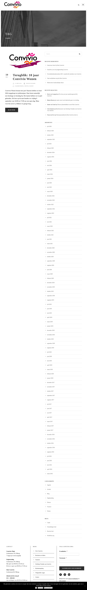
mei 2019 (49, 313)
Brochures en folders (40, 555)
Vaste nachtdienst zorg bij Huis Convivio (57, 78)
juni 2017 (49, 408)
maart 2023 (50, 191)
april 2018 (49, 365)
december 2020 (50, 248)
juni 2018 (49, 356)
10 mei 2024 (18, 83)
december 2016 (50, 434)
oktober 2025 (50, 135)
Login (48, 522)
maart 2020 (50, 274)
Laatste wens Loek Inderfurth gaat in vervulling (67, 100)
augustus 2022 (50, 213)
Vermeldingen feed (51, 527)
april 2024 (49, 169)
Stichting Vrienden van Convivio (43, 564)
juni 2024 (49, 161)
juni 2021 (49, 239)
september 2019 (51, 295)
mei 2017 (49, 413)
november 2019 (51, 287)
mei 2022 (49, 222)
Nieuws (26, 86)
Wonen (31, 86)
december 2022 (50, 195)
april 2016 (49, 469)
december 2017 (50, 382)
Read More (11, 110)
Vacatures (37, 559)
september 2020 (51, 261)
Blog (48, 493)
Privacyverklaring (48, 587)
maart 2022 (50, 226)
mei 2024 (49, 165)
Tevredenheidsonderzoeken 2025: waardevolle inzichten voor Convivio (64, 74)
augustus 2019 (50, 300)
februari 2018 (50, 373)
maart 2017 (50, 421)
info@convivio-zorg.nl (12, 576)
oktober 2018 (50, 339)
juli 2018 (49, 352)
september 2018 (51, 343)
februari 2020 (50, 278)
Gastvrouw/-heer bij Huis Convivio (55, 65)
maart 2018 (50, 369)
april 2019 (49, 317)
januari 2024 (50, 178)
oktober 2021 (50, 235)
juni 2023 (49, 182)
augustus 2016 (50, 452)
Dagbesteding (19, 86)
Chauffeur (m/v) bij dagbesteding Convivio (57, 69)
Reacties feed (50, 531)
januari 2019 (50, 326)
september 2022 (51, 209)
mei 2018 (49, 360)
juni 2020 (49, 269)
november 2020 (51, 252)
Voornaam (63, 558)
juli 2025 (49, 143)
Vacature (49, 506)
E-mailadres (63, 551)
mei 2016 (49, 465)
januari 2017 (50, 430)
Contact (37, 577)
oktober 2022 (50, 204)
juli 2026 (49, 126)
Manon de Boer (30, 83)
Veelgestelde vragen (40, 572)
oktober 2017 (50, 391)
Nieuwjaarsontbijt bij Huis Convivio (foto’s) (67, 115)
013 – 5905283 (10, 578)
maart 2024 (50, 174)
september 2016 (51, 447)
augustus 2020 (50, 265)
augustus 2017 (50, 399)
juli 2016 (49, 456)
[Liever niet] (85, 586)
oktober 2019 (50, 291)
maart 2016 (50, 473)
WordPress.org (50, 535)
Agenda (49, 485)
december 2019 (50, 282)
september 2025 (51, 139)
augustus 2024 (50, 156)
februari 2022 (50, 230)
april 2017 (49, 417)
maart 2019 (50, 321)
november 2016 (51, 439)
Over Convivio (38, 551)
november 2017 (51, 386)
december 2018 (50, 330)
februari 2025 (50, 148)
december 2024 (50, 152)
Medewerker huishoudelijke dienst (55, 82)
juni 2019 (49, 308)
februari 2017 (50, 426)
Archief (49, 489)
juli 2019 (49, 304)
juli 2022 (49, 217)
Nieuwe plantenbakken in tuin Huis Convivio (68, 104)
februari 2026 (50, 130)
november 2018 (51, 334)
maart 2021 (50, 243)
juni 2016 (49, 460)
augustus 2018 (50, 347)
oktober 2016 (50, 443)
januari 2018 (50, 378)
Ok (36, 587)
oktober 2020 (50, 256)
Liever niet (40, 587)
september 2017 (51, 395)
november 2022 (51, 200)
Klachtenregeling (39, 568)
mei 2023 (49, 187)
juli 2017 (49, 404)
